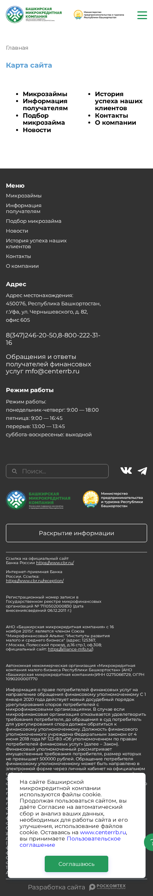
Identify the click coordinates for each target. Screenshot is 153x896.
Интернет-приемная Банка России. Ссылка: (35, 576)
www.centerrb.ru (103, 832)
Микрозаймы (45, 94)
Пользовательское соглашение (70, 841)
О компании (115, 122)
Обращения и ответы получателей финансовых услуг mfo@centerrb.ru (48, 364)
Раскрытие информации (76, 533)
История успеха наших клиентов (118, 101)
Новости (37, 130)
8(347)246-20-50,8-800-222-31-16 (53, 339)
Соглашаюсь (76, 863)
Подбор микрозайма (44, 119)
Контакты (111, 115)
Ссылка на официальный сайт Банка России (40, 561)
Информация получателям (45, 104)
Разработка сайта (56, 887)
